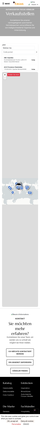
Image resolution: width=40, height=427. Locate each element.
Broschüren (25, 391)
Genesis (6, 411)
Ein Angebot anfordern (20, 362)
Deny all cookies (27, 421)
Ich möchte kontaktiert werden (20, 353)
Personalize (16, 424)
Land (3, 45)
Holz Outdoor (8, 395)
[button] (10, 188)
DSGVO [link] (26, 424)
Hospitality (25, 411)
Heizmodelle (8, 388)
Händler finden (20, 371)
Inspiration (25, 388)
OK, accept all (12, 421)
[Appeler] (36, 411)
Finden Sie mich (13, 75)
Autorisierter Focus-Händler (27, 395)
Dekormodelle (8, 391)
